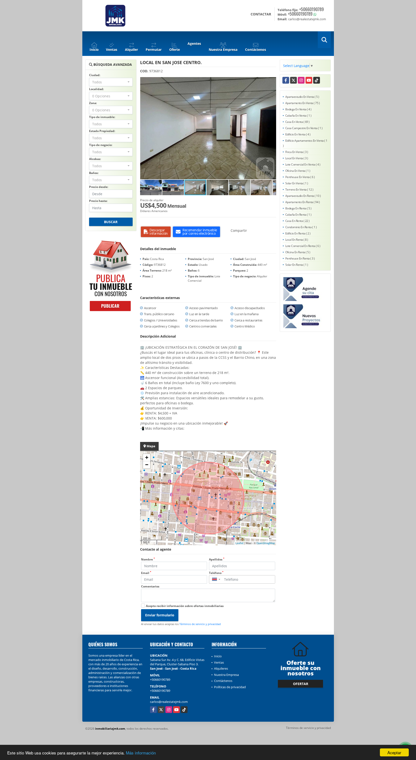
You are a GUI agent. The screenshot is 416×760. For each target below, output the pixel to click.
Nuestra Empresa (226, 675)
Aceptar (394, 752)
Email (146, 573)
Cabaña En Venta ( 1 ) (298, 115)
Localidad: (96, 89)
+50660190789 (311, 9)
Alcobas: (95, 159)
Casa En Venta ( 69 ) (297, 122)
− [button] (146, 465)
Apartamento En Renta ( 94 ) (302, 202)
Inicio (218, 656)
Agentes (194, 43)
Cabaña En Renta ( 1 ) (298, 215)
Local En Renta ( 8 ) (296, 240)
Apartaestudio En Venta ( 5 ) (302, 97)
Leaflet (239, 543)
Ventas (219, 662)
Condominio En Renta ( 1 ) (301, 227)
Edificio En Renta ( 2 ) (298, 233)
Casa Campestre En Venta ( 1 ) (304, 128)
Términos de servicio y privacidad (200, 624)
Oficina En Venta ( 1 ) (297, 171)
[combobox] (111, 82)
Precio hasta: (98, 201)
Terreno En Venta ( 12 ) (299, 189)
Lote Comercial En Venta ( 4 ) (302, 164)
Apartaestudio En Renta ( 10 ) (303, 196)
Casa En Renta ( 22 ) (297, 221)
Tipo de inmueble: (102, 117)
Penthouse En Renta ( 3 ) (300, 258)
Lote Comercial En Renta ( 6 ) (302, 246)
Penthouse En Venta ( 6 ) (300, 177)
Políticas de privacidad (230, 687)
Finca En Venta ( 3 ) (296, 152)
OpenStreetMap (265, 543)
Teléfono (216, 573)
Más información (141, 753)
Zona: (93, 103)
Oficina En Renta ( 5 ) (297, 252)
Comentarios (150, 586)
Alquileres (221, 668)
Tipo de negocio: (100, 145)
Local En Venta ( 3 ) (296, 158)
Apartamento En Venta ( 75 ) (302, 103)
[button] (272, 81)
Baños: (93, 173)
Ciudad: (94, 75)
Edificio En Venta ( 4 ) (298, 134)
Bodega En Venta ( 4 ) (298, 109)
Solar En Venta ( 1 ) (296, 183)
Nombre (148, 559)
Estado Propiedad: (102, 131)
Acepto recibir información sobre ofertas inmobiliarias (185, 606)
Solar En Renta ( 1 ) (296, 265)
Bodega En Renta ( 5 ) (298, 208)
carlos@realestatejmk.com (169, 702)
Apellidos (216, 559)
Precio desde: (98, 187)
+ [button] (146, 457)
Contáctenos (223, 681)
